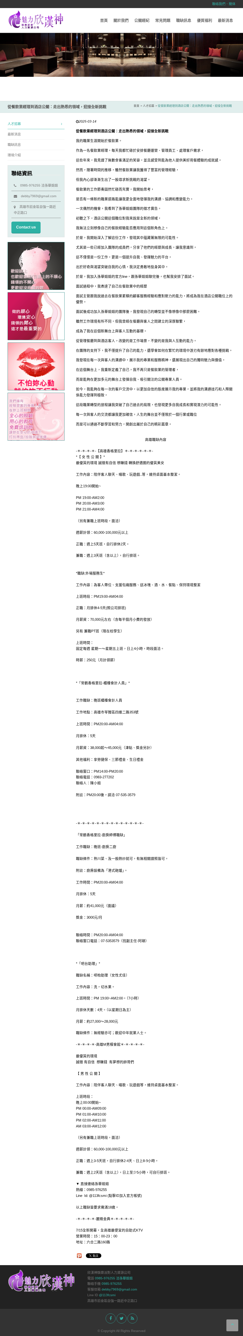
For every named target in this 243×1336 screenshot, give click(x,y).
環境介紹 (14, 155)
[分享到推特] (121, 1318)
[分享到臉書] (111, 1318)
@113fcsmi (107, 1295)
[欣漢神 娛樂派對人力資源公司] (36, 19)
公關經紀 (142, 20)
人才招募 (14, 124)
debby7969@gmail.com (36, 196)
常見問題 (162, 20)
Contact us (26, 227)
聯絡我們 (218, 4)
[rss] (132, 1318)
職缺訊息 (183, 20)
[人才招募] (121, 53)
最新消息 (225, 20)
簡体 (232, 4)
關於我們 (121, 20)
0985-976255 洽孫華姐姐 (37, 185)
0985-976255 (112, 1284)
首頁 (104, 20)
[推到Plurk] (79, 1255)
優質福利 (204, 20)
